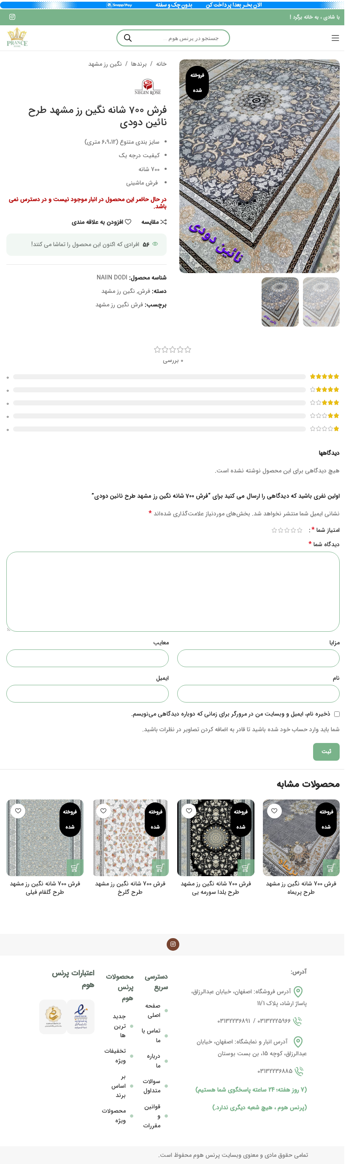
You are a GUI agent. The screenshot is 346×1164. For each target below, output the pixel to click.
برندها (139, 64)
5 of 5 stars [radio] (274, 530)
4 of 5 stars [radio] (280, 530)
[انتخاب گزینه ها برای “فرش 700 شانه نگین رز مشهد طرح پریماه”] (331, 867)
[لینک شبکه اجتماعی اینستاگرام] (12, 17)
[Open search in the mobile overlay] (173, 38)
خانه (161, 64)
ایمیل (162, 678)
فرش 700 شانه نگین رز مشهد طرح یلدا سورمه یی (216, 888)
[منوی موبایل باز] (335, 38)
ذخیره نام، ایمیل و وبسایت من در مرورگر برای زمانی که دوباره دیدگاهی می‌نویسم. (230, 714)
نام (336, 678)
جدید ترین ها (119, 1026)
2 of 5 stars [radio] (293, 530)
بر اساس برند (118, 1086)
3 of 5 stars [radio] (287, 530)
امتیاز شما (325, 530)
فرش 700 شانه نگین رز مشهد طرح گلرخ (130, 888)
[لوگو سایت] (16, 38)
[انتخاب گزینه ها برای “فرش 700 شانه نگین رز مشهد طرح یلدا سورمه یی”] (246, 867)
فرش (144, 291)
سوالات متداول (151, 1086)
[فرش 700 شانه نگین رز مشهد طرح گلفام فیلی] (45, 838)
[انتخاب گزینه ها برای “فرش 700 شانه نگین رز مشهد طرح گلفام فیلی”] (75, 867)
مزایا (335, 642)
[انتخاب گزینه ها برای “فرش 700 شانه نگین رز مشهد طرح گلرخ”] (160, 867)
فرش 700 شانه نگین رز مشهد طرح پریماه (301, 888)
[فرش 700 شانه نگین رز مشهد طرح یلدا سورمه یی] (215, 838)
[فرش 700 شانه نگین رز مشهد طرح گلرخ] (130, 838)
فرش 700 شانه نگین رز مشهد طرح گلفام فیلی (45, 888)
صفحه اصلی (152, 1010)
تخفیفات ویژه (115, 1055)
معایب (161, 642)
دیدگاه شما (324, 544)
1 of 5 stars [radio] (299, 530)
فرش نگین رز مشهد (119, 304)
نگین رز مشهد (105, 64)
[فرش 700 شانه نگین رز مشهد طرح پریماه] (301, 838)
